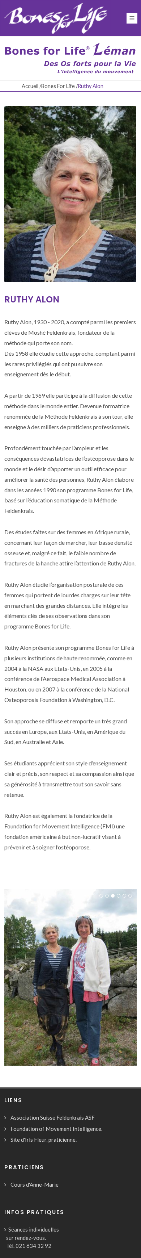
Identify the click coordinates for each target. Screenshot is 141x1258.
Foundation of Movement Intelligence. (56, 1128)
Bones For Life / (59, 86)
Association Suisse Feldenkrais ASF (52, 1117)
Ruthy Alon (31, 299)
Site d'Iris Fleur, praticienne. (43, 1139)
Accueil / (31, 86)
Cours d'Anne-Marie (34, 1184)
